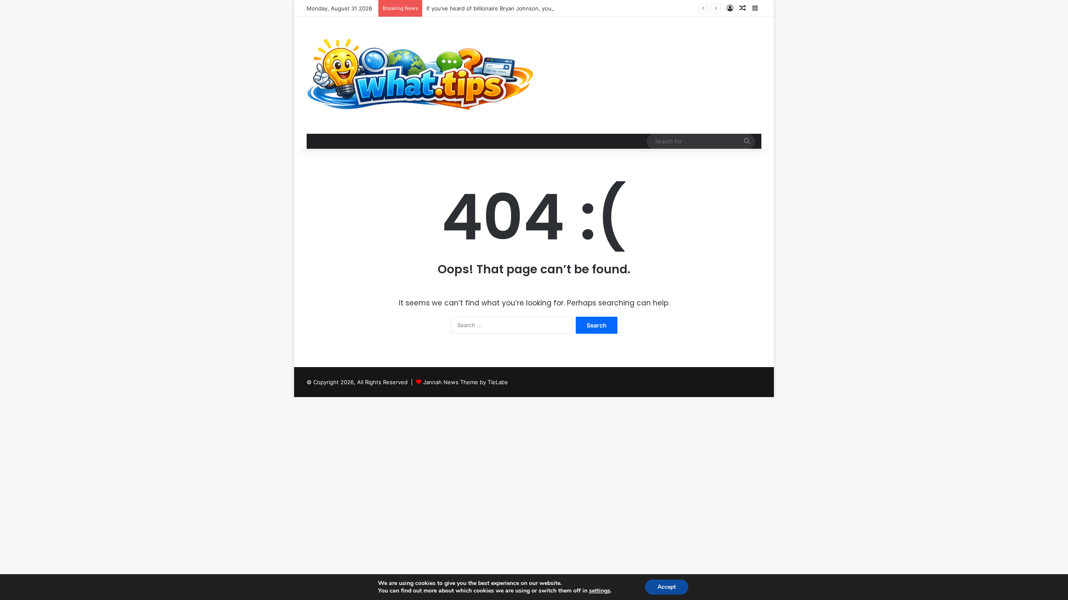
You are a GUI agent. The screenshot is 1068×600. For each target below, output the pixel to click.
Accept (666, 587)
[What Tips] (420, 75)
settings (599, 591)
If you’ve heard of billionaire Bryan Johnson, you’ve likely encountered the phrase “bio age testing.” (555, 8)
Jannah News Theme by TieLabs (465, 382)
